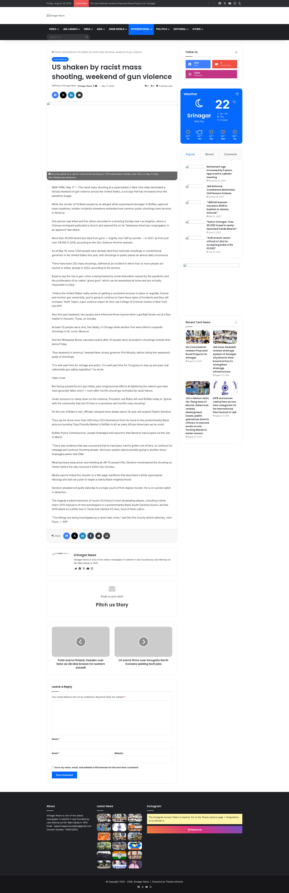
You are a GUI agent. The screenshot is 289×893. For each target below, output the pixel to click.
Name (56, 739)
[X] (63, 95)
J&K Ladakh (70, 29)
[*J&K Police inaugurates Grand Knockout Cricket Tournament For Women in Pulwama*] (119, 846)
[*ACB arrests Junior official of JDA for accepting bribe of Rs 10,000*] (195, 242)
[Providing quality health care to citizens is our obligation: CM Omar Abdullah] (135, 827)
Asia (99, 29)
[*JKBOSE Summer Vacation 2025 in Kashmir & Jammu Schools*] (195, 207)
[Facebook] (55, 95)
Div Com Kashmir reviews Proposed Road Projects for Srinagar (197, 352)
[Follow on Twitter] (93, 86)
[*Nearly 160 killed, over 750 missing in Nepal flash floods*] (104, 864)
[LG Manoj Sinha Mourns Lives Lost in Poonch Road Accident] (135, 864)
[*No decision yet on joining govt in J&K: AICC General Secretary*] (119, 855)
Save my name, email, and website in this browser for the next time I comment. (97, 767)
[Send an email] (96, 86)
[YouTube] (88, 569)
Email (56, 753)
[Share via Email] (79, 95)
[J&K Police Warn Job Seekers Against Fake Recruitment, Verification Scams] (104, 855)
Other (196, 29)
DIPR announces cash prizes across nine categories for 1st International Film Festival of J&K (224, 405)
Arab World (116, 29)
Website (118, 753)
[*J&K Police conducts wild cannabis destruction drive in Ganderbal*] (104, 846)
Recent (209, 154)
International (140, 29)
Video (52, 29)
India (87, 29)
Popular (190, 154)
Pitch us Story (112, 605)
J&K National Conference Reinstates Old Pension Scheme (221, 190)
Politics (161, 29)
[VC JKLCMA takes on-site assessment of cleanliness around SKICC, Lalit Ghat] (135, 837)
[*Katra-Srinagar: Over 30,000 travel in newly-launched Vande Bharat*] (195, 226)
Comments (230, 154)
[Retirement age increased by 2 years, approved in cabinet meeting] (195, 171)
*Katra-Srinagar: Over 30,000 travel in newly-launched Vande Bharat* (222, 225)
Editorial (180, 29)
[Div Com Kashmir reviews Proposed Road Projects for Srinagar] (198, 337)
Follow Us (196, 829)
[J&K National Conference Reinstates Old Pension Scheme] (195, 191)
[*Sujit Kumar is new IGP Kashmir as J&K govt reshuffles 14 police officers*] (104, 837)
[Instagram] (92, 569)
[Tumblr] (90, 536)
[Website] (76, 569)
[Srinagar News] (56, 15)
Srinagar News (85, 86)
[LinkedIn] (71, 95)
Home (57, 52)
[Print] (106, 536)
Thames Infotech (174, 881)
